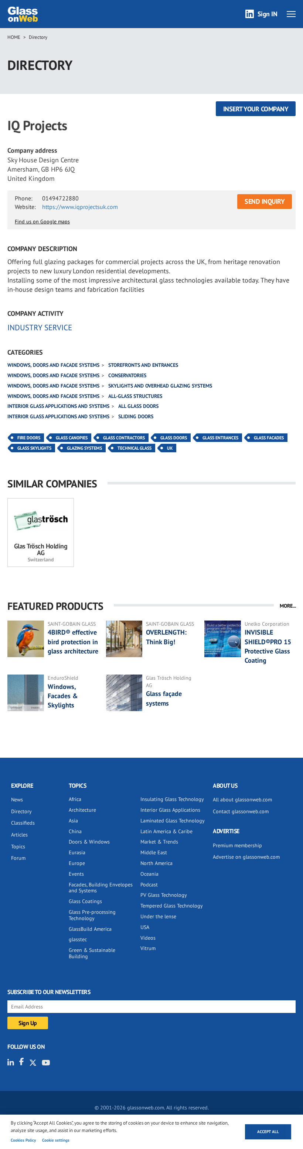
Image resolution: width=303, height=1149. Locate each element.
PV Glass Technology (163, 895)
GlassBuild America (90, 929)
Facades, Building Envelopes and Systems (101, 887)
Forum (18, 858)
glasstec (78, 939)
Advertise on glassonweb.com (246, 857)
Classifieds (23, 822)
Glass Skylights (34, 448)
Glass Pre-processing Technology (92, 915)
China (75, 831)
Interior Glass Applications (170, 810)
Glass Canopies (72, 437)
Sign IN (268, 14)
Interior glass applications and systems (58, 406)
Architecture (82, 810)
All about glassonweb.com (242, 799)
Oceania (149, 874)
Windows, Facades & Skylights (63, 695)
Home (13, 37)
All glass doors (138, 406)
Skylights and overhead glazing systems (160, 385)
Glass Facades (269, 437)
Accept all (268, 1131)
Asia (73, 820)
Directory (38, 37)
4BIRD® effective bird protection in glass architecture (73, 641)
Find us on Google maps (42, 221)
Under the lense (158, 916)
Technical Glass (135, 448)
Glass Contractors (124, 437)
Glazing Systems (84, 448)
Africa (75, 799)
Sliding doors (135, 416)
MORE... (288, 605)
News (17, 799)
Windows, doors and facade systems (53, 365)
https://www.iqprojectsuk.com (80, 206)
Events (76, 874)
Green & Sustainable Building (92, 953)
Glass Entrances (220, 437)
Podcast (149, 884)
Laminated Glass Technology (172, 820)
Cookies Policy (23, 1140)
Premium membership (237, 845)
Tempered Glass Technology (171, 905)
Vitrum (148, 948)
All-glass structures (135, 396)
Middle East (153, 852)
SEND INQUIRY (265, 201)
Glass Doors (173, 437)
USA (144, 927)
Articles (19, 834)
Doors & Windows (89, 841)
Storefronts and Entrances (143, 365)
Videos (148, 938)
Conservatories (127, 375)
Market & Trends (159, 841)
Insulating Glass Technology (172, 799)
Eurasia (77, 852)
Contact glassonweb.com (241, 811)
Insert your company (256, 109)
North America (156, 863)
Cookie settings (55, 1140)
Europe (77, 863)
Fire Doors (28, 437)
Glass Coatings (85, 901)
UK (170, 448)
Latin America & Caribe (166, 831)
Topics (18, 846)
